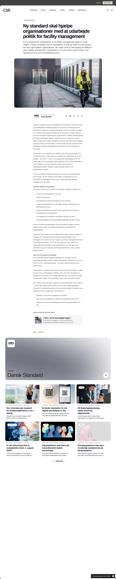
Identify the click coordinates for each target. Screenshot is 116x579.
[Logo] (7, 10)
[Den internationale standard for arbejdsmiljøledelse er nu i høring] (22, 401)
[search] (108, 10)
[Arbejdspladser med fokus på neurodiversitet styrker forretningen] (58, 439)
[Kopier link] (81, 116)
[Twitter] (74, 116)
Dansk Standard (46, 116)
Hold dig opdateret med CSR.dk (102, 576)
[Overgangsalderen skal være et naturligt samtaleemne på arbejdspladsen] (94, 439)
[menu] (112, 10)
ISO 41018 (47, 146)
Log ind (98, 2)
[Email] (78, 116)
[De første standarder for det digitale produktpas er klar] (58, 400)
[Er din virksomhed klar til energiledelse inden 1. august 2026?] (22, 439)
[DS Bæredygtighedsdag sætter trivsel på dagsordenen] (94, 401)
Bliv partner (107, 2)
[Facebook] (66, 116)
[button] (79, 320)
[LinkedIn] (70, 116)
